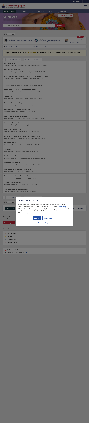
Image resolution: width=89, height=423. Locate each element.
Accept (36, 218)
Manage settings (43, 223)
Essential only (49, 218)
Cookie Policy (61, 207)
